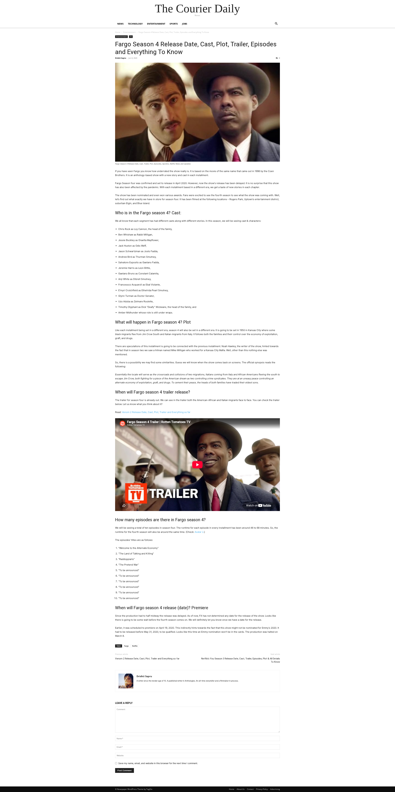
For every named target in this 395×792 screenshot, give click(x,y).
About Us (241, 789)
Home (117, 32)
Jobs (184, 23)
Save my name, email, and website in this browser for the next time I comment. (158, 763)
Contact (250, 789)
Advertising (275, 789)
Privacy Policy (262, 789)
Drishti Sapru (120, 58)
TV (131, 37)
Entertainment (156, 23)
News (120, 23)
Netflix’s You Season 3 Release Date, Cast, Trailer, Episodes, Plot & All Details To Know (240, 660)
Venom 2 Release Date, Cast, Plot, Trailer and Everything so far (156, 412)
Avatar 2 (199, 531)
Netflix (134, 646)
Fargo (126, 646)
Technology (135, 23)
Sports (174, 23)
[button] (276, 24)
